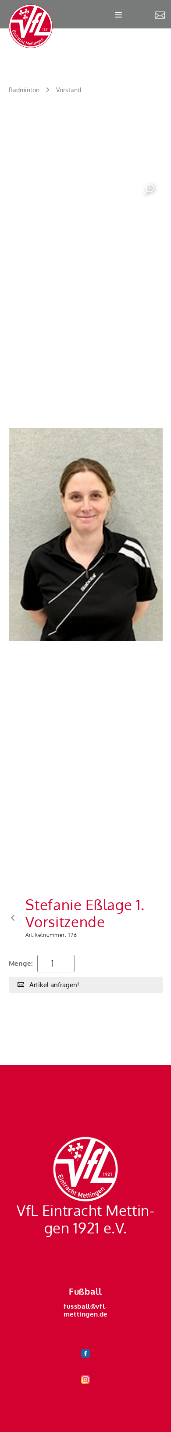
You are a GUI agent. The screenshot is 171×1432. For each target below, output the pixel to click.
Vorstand (68, 90)
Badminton (24, 90)
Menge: (21, 963)
